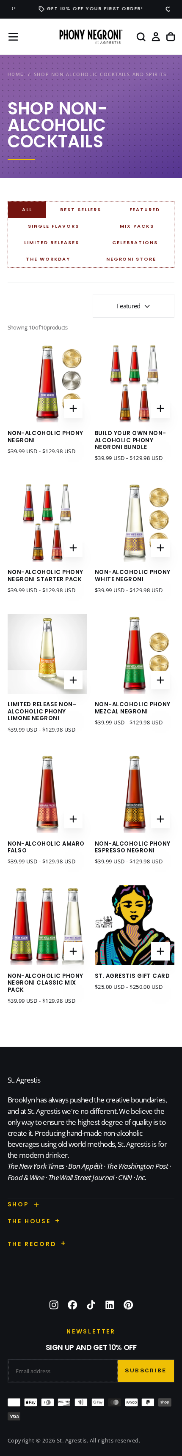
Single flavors (53, 226)
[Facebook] (72, 1304)
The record (32, 1244)
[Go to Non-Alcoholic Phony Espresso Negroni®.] (135, 793)
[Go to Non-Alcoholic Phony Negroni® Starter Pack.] (48, 522)
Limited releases (51, 242)
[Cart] (170, 36)
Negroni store (131, 259)
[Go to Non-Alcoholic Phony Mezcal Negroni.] (135, 654)
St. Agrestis (24, 1080)
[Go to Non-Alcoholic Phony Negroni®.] (48, 383)
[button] (13, 36)
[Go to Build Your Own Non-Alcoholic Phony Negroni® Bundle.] (135, 383)
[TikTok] (91, 1304)
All (27, 209)
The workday (48, 259)
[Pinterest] (128, 1304)
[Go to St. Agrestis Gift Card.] (135, 925)
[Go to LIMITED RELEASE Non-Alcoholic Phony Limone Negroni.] (48, 654)
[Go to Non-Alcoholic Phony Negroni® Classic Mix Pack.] (48, 925)
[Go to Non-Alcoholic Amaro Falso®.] (48, 793)
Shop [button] (18, 1204)
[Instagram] (53, 1304)
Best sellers (81, 209)
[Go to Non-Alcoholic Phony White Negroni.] (135, 522)
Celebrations (135, 242)
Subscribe (145, 1370)
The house (29, 1221)
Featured (145, 209)
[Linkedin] (109, 1304)
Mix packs (137, 226)
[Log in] (155, 36)
